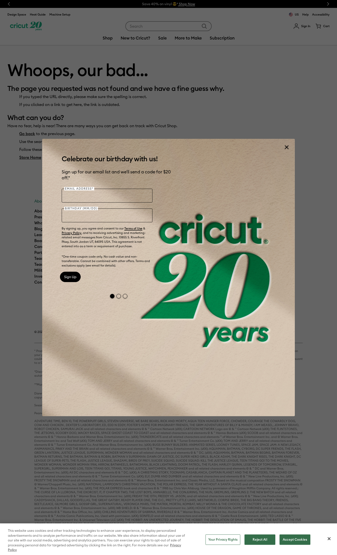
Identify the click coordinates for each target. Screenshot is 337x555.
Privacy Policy (71, 233)
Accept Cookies (295, 539)
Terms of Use (133, 228)
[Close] (286, 147)
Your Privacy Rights (223, 539)
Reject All (260, 539)
